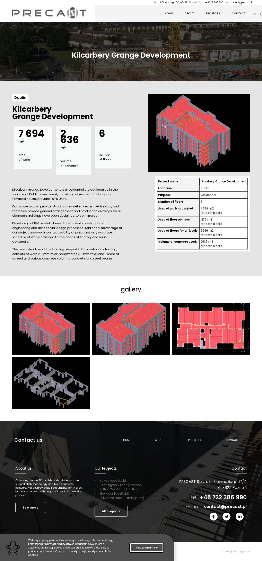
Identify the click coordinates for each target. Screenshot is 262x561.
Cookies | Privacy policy (235, 551)
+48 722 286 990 (219, 497)
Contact (239, 13)
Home (169, 13)
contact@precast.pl (216, 506)
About (189, 13)
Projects (213, 13)
